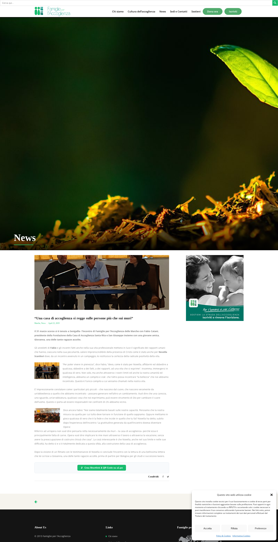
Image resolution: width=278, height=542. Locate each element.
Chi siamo (112, 536)
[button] (271, 494)
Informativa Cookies (241, 535)
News (43, 323)
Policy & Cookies (223, 535)
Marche (37, 323)
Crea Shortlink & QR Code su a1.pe (103, 467)
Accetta (208, 528)
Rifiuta (234, 528)
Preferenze (260, 528)
